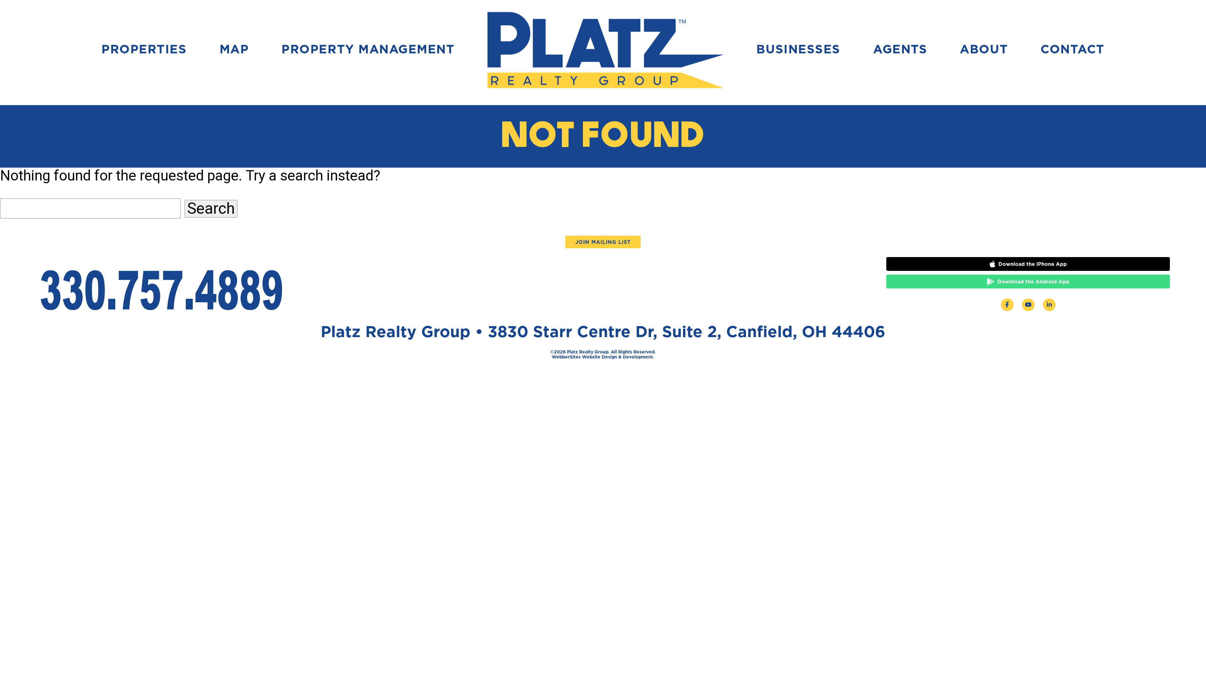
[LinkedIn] (1049, 305)
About (984, 49)
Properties (144, 49)
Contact (1072, 49)
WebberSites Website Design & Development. (603, 356)
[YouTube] (1028, 305)
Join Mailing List (603, 242)
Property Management (367, 49)
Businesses (798, 49)
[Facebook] (1007, 305)
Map (234, 49)
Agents (900, 49)
